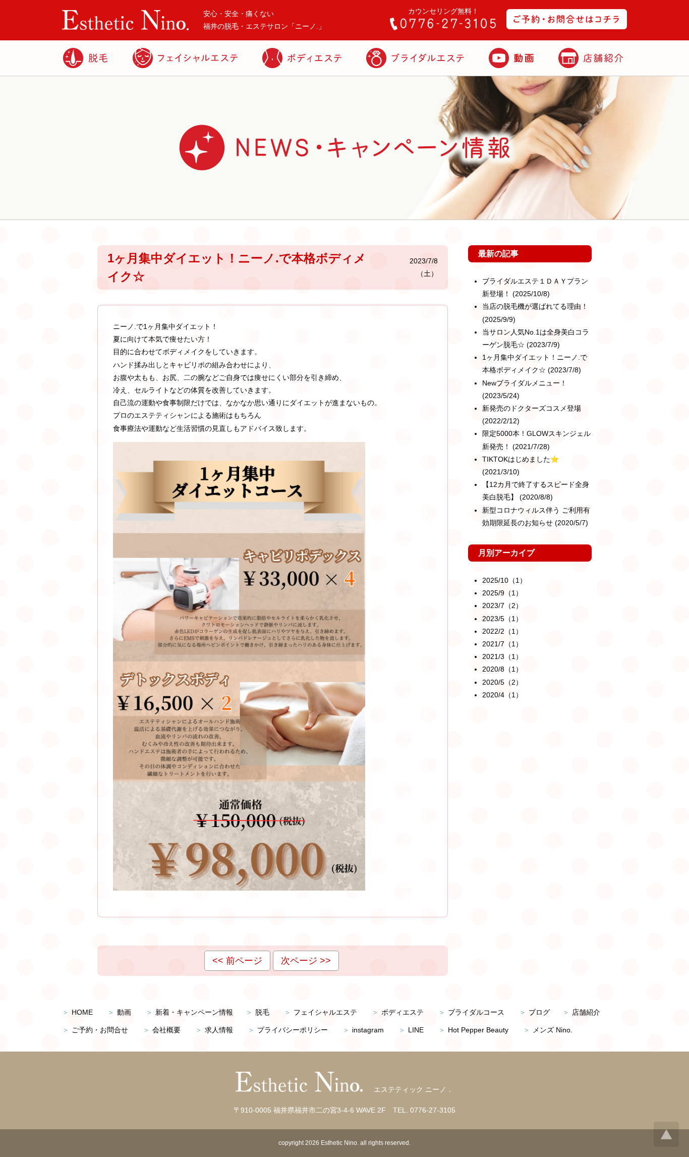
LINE (416, 1030)
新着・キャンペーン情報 (194, 1012)
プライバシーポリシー (292, 1030)
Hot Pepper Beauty (478, 1030)
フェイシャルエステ (325, 1012)
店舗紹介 (586, 1012)
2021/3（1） (502, 656)
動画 (124, 1012)
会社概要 (166, 1030)
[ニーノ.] (125, 28)
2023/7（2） (502, 605)
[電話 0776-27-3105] (443, 28)
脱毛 (262, 1012)
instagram (368, 1030)
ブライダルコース (476, 1012)
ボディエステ (402, 1012)
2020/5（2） (502, 682)
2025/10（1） (504, 580)
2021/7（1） (502, 644)
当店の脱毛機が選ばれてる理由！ (535, 306)
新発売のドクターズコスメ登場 (531, 408)
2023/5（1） (502, 619)
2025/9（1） (502, 593)
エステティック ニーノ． (413, 1089)
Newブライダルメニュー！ (524, 383)
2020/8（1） (502, 669)
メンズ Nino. (552, 1030)
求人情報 (219, 1030)
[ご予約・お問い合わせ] (566, 27)
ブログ (539, 1012)
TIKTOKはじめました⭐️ (520, 459)
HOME (82, 1012)
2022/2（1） (502, 631)
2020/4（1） (502, 695)
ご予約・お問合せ (100, 1030)
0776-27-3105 (432, 1110)
